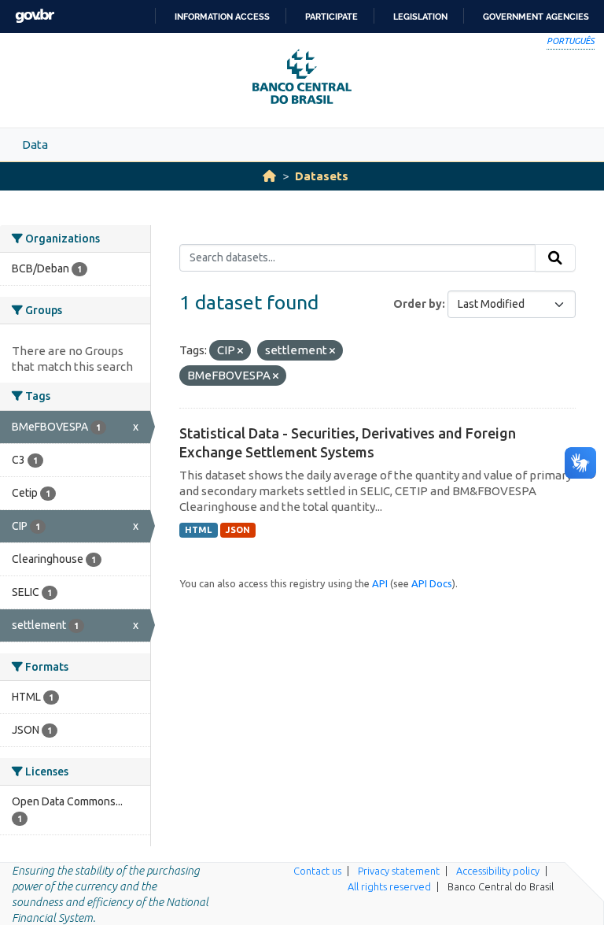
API (380, 583)
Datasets (321, 176)
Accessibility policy (498, 870)
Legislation (420, 16)
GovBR (34, 16)
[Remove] (240, 351)
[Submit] (555, 258)
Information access (222, 16)
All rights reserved (389, 886)
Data (35, 144)
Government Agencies (536, 16)
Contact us (317, 870)
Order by (417, 304)
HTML (198, 530)
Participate (331, 16)
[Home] (269, 176)
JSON (238, 530)
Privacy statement (399, 870)
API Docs (431, 583)
